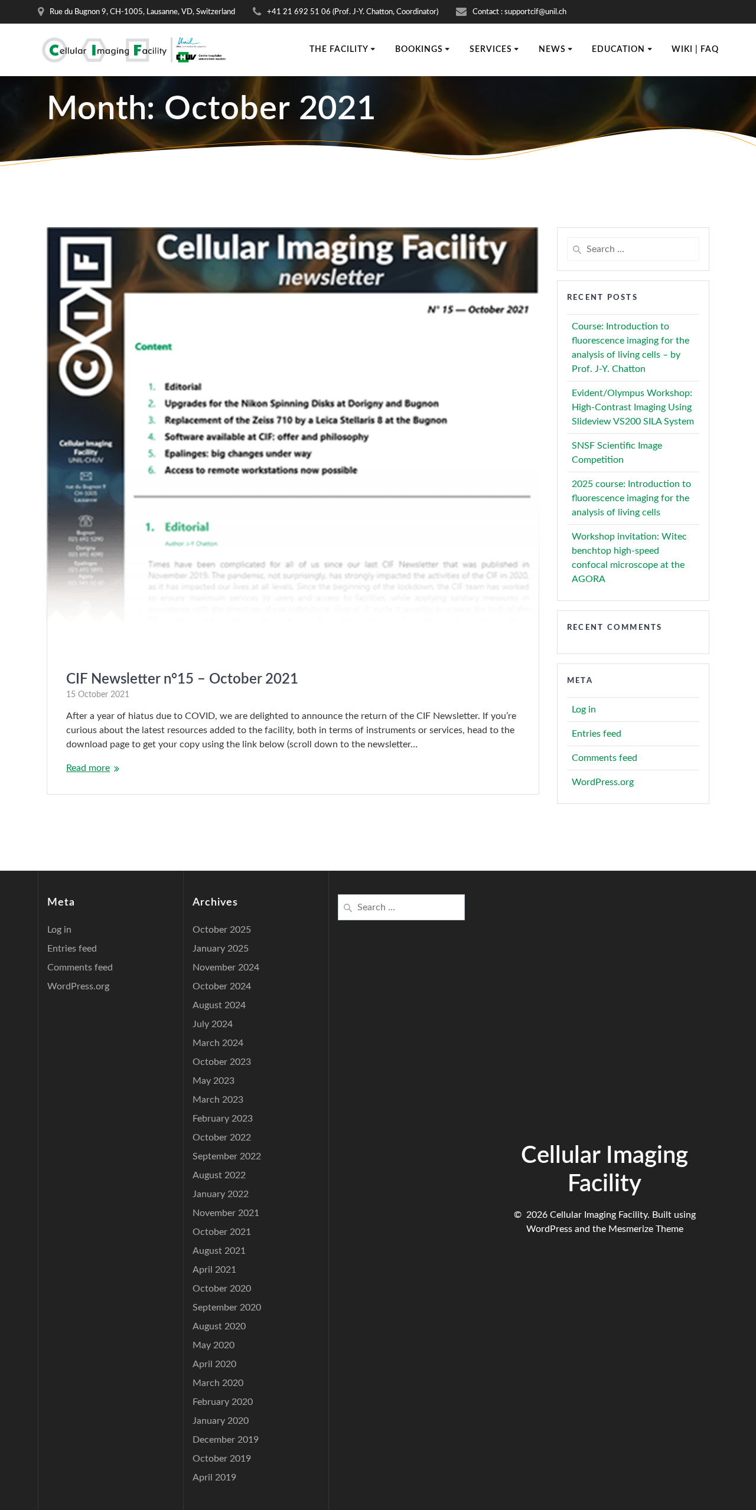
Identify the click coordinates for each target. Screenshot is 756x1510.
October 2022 (222, 1137)
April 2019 (214, 1477)
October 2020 (222, 1288)
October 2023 (222, 1062)
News (552, 49)
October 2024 (222, 986)
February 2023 (223, 1118)
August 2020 (219, 1326)
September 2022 (227, 1156)
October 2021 (222, 1232)
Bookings (419, 49)
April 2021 (214, 1269)
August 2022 (219, 1175)
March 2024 (218, 1043)
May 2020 (213, 1345)
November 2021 (226, 1213)
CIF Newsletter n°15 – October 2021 (182, 679)
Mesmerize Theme (645, 1229)
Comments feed (604, 758)
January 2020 (221, 1421)
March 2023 (218, 1099)
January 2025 (221, 948)
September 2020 (227, 1307)
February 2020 (223, 1402)
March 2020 (218, 1383)
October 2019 (222, 1458)
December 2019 (226, 1439)
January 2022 (221, 1194)
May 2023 (213, 1081)
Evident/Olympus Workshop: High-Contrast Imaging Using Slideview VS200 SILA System (633, 407)
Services (491, 49)
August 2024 (219, 1005)
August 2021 (219, 1251)
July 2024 (213, 1024)
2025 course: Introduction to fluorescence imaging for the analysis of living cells (631, 498)
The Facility (339, 49)
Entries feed (596, 733)
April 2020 (214, 1364)
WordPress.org (603, 782)
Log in (584, 709)
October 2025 (222, 929)
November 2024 (226, 967)
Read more (88, 768)
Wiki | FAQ (695, 49)
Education (618, 49)
